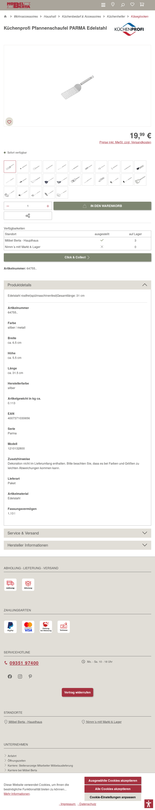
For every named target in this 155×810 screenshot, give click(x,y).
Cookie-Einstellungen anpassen (113, 797)
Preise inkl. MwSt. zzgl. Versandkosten (125, 142)
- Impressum (67, 804)
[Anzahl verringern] (8, 206)
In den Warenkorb (106, 206)
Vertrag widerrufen (77, 692)
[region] (77, 86)
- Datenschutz (87, 804)
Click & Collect (75, 257)
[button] (113, 5)
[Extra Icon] (30, 676)
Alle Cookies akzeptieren (113, 789)
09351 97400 (24, 662)
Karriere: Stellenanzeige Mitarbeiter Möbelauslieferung (40, 765)
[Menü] (103, 5)
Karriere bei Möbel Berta (22, 770)
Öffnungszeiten (17, 760)
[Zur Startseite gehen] (18, 5)
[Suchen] (122, 5)
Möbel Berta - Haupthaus (25, 722)
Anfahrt (12, 755)
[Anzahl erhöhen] (48, 206)
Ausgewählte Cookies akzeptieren (112, 780)
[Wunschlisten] (132, 5)
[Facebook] (10, 676)
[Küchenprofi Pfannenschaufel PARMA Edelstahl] (77, 85)
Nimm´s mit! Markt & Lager (103, 722)
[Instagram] (20, 676)
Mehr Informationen (17, 793)
